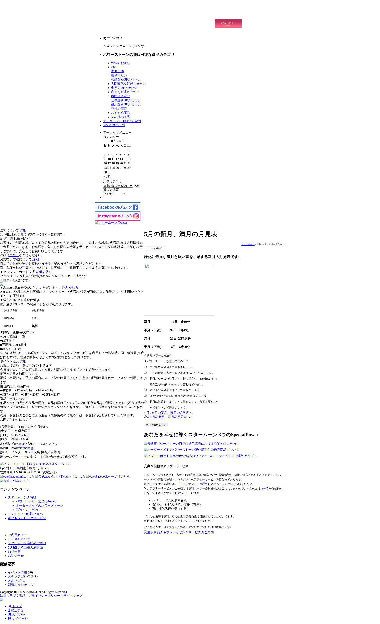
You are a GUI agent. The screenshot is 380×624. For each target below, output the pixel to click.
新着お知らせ (17, 584)
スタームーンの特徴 (22, 497)
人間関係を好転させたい (128, 83)
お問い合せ (16, 555)
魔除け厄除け (120, 96)
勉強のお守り (120, 63)
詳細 (23, 230)
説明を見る (43, 272)
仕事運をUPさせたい (126, 100)
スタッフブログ (19, 576)
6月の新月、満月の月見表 (168, 417)
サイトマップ (72, 595)
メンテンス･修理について (26, 514)
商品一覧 (14, 551)
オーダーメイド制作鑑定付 (122, 121)
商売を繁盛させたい (125, 92)
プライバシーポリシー (44, 595)
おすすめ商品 (120, 112)
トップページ (248, 244)
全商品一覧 (174, 23)
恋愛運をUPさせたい (126, 79)
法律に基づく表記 (12, 595)
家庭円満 (117, 71)
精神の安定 (119, 108)
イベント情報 (17, 572)
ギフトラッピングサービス (27, 518)
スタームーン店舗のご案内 (27, 543)
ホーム (174, 14)
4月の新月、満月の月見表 (171, 412)
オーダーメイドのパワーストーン (39, 505)
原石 (114, 67)
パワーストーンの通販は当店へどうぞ (128, 11)
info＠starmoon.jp (22, 448)
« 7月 (107, 176)
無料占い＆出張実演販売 (25, 547)
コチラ (264, 488)
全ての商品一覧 (114, 125)
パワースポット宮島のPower (36, 501)
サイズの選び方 (19, 539)
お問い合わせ (228, 23)
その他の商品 (120, 117)
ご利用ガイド (255, 14)
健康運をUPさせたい (126, 104)
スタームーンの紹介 (201, 14)
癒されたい (119, 75)
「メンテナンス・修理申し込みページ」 (202, 483)
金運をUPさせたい (124, 87)
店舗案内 (201, 23)
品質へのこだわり (28, 509)
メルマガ (14, 580)
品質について (228, 14)
